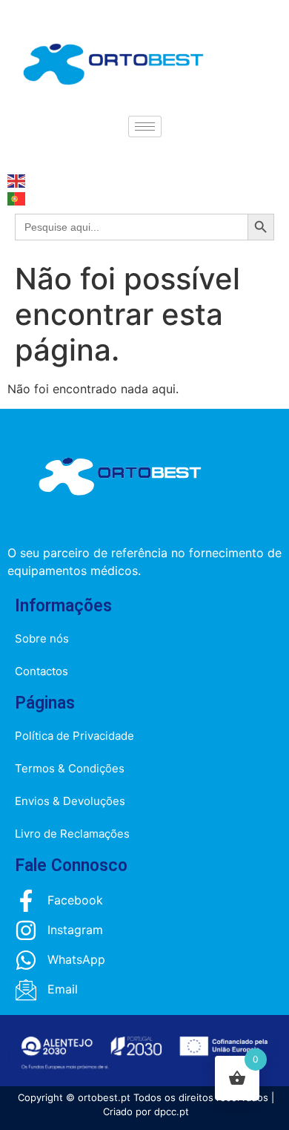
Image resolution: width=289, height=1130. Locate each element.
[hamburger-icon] (145, 126)
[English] (17, 179)
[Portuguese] (17, 197)
